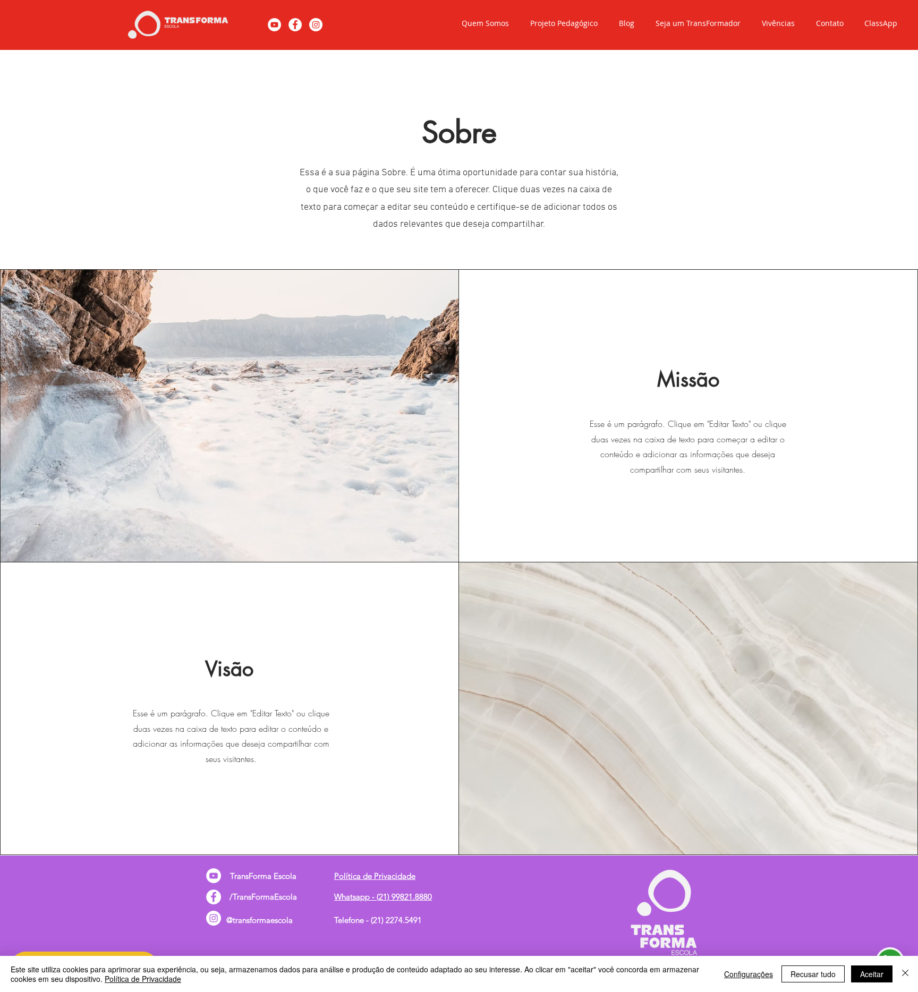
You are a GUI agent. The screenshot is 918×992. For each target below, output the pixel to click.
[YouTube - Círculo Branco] (274, 24)
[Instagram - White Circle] (315, 24)
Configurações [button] (748, 974)
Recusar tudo (813, 974)
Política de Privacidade (143, 978)
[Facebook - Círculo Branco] (295, 24)
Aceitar (871, 974)
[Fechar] (905, 974)
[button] (482, 23)
